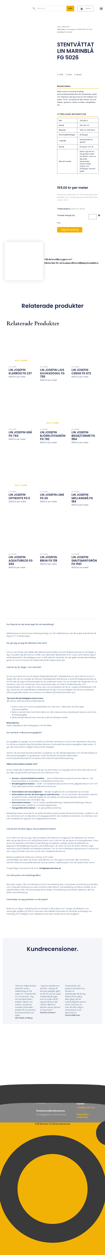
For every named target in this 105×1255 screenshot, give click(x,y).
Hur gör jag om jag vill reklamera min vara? (27, 643)
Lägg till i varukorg (69, 229)
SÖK (70, 8)
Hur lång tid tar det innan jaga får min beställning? (30, 624)
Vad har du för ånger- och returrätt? (24, 667)
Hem (59, 27)
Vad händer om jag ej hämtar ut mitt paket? (27, 899)
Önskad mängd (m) (66, 215)
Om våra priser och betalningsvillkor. (24, 875)
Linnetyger (71, 29)
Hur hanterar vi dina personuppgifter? (24, 732)
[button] (101, 8)
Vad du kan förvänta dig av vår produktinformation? (31, 829)
